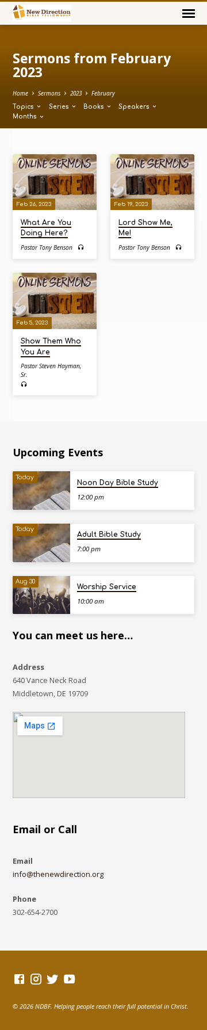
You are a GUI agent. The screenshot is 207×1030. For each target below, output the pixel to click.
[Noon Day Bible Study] (41, 490)
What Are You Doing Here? (46, 228)
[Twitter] (52, 979)
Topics (24, 107)
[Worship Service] (41, 595)
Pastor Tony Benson (46, 247)
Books (94, 107)
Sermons (49, 93)
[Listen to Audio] (81, 247)
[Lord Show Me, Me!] (152, 182)
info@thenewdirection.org (58, 874)
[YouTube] (69, 979)
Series (60, 107)
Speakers (134, 107)
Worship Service (106, 587)
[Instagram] (36, 979)
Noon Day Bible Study (117, 483)
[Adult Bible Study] (41, 543)
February (103, 93)
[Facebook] (19, 979)
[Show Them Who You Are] (55, 301)
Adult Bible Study (109, 535)
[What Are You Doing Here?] (55, 182)
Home (20, 93)
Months (26, 116)
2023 (76, 93)
